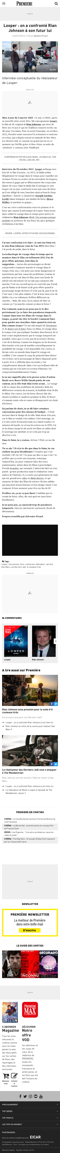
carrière (49, 564)
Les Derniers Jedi (18, 567)
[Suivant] (56, 641)
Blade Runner (37, 478)
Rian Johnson (33, 124)
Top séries (7, 1111)
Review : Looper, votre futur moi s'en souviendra (30, 233)
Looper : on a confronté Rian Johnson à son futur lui (29, 722)
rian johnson (13, 564)
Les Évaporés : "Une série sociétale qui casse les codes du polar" (28, 833)
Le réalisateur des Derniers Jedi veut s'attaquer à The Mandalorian (29, 771)
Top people (7, 1118)
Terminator (51, 325)
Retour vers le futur (17, 328)
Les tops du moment (12, 1124)
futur (22, 564)
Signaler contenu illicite (25, 1150)
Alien (24, 478)
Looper (53, 121)
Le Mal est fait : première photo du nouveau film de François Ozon (28, 827)
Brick (31, 217)
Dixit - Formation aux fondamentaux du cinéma (31, 1144)
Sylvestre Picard (41, 36)
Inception (14, 468)
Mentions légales (8, 1150)
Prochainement (10, 1104)
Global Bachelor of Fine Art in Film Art (39, 1142)
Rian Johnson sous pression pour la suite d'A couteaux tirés (27, 711)
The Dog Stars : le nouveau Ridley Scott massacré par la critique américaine (29, 840)
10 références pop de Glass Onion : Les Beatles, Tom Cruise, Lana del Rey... (30, 158)
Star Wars (5, 567)
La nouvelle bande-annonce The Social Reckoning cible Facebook (29, 820)
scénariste (29, 564)
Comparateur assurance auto (13, 1142)
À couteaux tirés (34, 567)
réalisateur (40, 564)
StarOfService (7, 1144)
